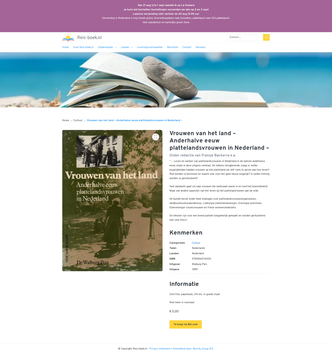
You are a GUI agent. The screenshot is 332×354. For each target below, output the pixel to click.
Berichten (172, 47)
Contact (186, 47)
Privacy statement (160, 349)
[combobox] (245, 37)
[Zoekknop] (266, 37)
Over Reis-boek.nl (83, 47)
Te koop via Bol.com (186, 324)
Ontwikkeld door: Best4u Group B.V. (193, 349)
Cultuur (196, 243)
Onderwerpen (105, 47)
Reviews (200, 47)
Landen (125, 47)
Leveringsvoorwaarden (150, 47)
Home (65, 47)
